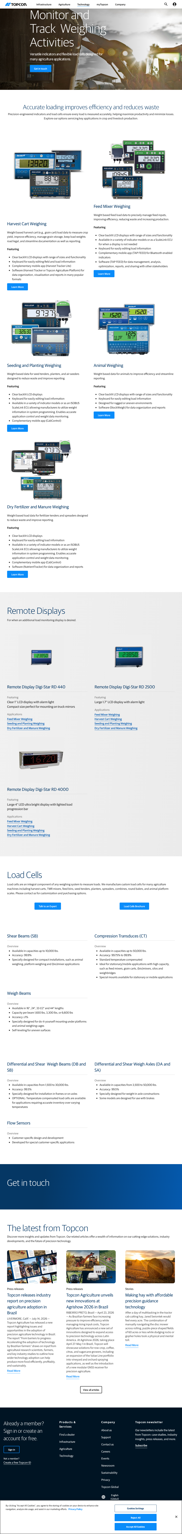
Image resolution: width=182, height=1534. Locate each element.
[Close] (176, 1517)
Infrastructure (43, 4)
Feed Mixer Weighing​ (19, 719)
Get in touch (40, 68)
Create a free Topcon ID (17, 1462)
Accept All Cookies (135, 1526)
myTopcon (102, 4)
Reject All (135, 1517)
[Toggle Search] (166, 4)
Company (120, 4)
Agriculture (64, 4)
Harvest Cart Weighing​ (108, 719)
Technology (83, 4)
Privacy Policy (75, 1509)
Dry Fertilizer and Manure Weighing (28, 728)
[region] (91, 1517)
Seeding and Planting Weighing (25, 723)
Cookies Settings (135, 1508)
